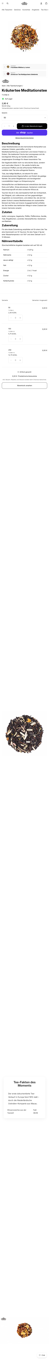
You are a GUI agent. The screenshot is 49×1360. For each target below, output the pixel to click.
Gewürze (17, 10)
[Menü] (2, 3)
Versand (21, 379)
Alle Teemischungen (14, 86)
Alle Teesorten (7, 10)
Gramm (4, 113)
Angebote (35, 10)
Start (3, 86)
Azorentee (26, 10)
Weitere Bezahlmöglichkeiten (24, 138)
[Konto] (41, 3)
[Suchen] (7, 3)
